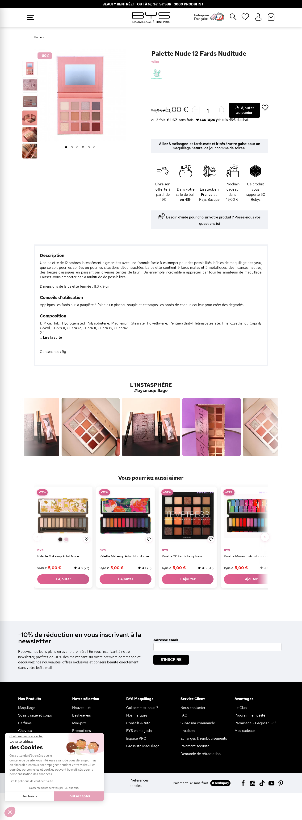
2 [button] (72, 147)
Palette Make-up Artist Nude (58, 556)
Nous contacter (192, 707)
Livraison (187, 730)
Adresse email (165, 640)
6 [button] (94, 147)
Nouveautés (81, 707)
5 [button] (89, 147)
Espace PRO (136, 738)
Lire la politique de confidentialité (31, 781)
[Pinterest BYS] (281, 783)
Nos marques (136, 715)
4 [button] (83, 147)
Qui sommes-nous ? (142, 707)
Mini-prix (79, 723)
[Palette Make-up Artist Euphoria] (250, 516)
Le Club (241, 707)
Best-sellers (81, 715)
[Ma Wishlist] (245, 18)
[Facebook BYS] (243, 783)
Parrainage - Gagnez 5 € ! (255, 723)
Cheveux (25, 730)
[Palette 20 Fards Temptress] (188, 516)
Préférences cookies (139, 783)
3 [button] (77, 147)
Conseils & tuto (138, 723)
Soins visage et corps (35, 715)
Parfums (25, 723)
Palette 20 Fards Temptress (182, 556)
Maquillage (26, 707)
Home (38, 37)
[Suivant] (264, 537)
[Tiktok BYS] (262, 783)
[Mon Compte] (258, 17)
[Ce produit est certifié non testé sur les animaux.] (156, 74)
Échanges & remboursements (203, 738)
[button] (10, 812)
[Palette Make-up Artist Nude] (63, 516)
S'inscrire (171, 659)
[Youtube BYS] (271, 783)
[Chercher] (229, 18)
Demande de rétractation (200, 754)
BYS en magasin (139, 730)
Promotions (81, 730)
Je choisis (29, 796)
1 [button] (66, 147)
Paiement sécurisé (194, 746)
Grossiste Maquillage (142, 746)
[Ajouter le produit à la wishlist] (86, 538)
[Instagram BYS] (253, 783)
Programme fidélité (250, 715)
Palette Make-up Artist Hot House (124, 556)
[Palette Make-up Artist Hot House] (125, 516)
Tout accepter (79, 796)
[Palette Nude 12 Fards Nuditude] (30, 68)
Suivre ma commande (197, 723)
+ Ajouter (63, 579)
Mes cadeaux (245, 730)
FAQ (183, 715)
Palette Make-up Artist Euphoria (247, 556)
